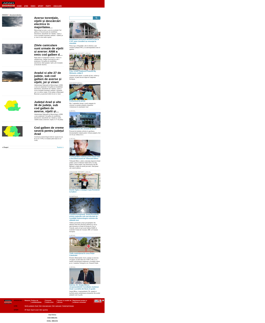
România (73, 196)
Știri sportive (44, 310)
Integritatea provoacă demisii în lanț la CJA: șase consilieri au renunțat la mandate (84, 41)
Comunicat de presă (77, 101)
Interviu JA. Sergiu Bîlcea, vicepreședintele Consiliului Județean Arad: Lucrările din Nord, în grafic (84, 287)
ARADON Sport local (80, 53)
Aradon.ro (18, 300)
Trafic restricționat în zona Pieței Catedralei (81, 254)
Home (19, 6)
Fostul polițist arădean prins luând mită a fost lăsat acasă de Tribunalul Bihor (84, 157)
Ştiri (26, 6)
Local (72, 21)
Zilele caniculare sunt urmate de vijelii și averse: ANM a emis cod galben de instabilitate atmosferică (48, 50)
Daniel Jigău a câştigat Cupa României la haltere (84, 191)
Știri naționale (56, 306)
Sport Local (34, 310)
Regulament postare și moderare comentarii (80, 301)
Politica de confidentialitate (36, 301)
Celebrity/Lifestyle (68, 306)
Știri (15, 306)
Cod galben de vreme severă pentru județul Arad (49, 130)
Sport (40, 6)
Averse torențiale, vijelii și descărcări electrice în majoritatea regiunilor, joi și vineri (47, 22)
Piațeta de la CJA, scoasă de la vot (82, 129)
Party (48, 6)
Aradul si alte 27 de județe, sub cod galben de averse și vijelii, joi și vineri (47, 77)
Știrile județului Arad (31, 306)
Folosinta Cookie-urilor (49, 301)
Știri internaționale (45, 306)
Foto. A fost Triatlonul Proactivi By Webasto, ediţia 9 (82, 72)
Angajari (57, 6)
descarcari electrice (15, 15)
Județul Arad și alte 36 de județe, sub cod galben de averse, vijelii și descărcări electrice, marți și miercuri (48, 106)
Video (33, 6)
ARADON (5, 15)
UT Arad (27, 310)
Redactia (27, 300)
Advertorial (76, 83)
